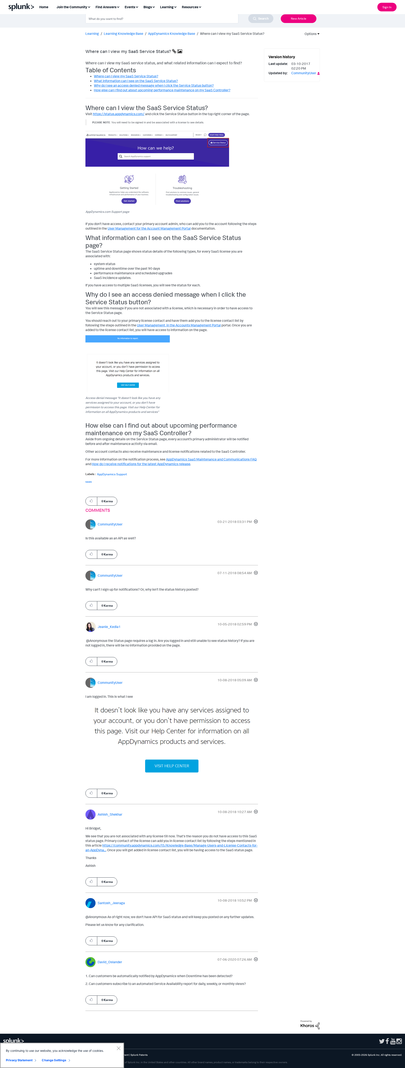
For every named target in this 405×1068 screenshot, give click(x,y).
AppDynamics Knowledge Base (171, 33)
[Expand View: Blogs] (153, 6)
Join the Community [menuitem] (72, 7)
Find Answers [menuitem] (106, 7)
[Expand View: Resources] (200, 6)
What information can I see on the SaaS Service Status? (136, 81)
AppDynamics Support (112, 474)
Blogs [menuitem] (147, 7)
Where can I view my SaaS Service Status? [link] (232, 33)
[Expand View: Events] (137, 6)
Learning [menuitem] (167, 7)
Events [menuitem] (130, 7)
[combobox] (179, 18)
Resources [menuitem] (190, 7)
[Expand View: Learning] (175, 6)
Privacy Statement (19, 1060)
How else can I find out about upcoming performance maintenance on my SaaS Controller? (162, 90)
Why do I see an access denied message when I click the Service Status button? (154, 85)
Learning (92, 33)
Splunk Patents (139, 1054)
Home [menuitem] (43, 7)
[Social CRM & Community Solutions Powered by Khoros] (310, 1024)
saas (88, 481)
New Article (298, 18)
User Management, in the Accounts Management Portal (179, 325)
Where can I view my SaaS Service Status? (126, 76)
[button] (255, 522)
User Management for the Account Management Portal (149, 228)
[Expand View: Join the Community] (89, 6)
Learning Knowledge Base (123, 33)
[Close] (118, 1048)
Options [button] (309, 34)
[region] (62, 1055)
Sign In (387, 7)
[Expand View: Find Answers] (118, 6)
